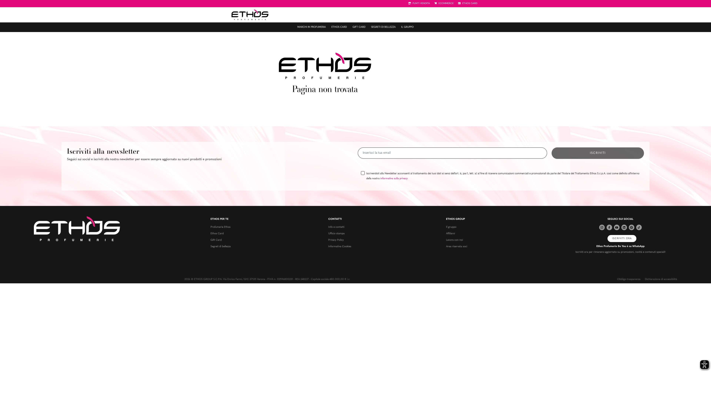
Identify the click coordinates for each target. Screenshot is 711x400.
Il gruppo (407, 27)
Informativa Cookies (339, 246)
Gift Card (359, 27)
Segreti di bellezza (383, 27)
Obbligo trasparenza (628, 279)
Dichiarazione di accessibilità (661, 279)
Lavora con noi (454, 240)
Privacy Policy (336, 240)
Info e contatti (336, 227)
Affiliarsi (450, 233)
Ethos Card (339, 27)
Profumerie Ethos (221, 227)
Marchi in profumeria (311, 27)
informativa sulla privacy (394, 178)
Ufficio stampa (336, 233)
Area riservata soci (456, 246)
